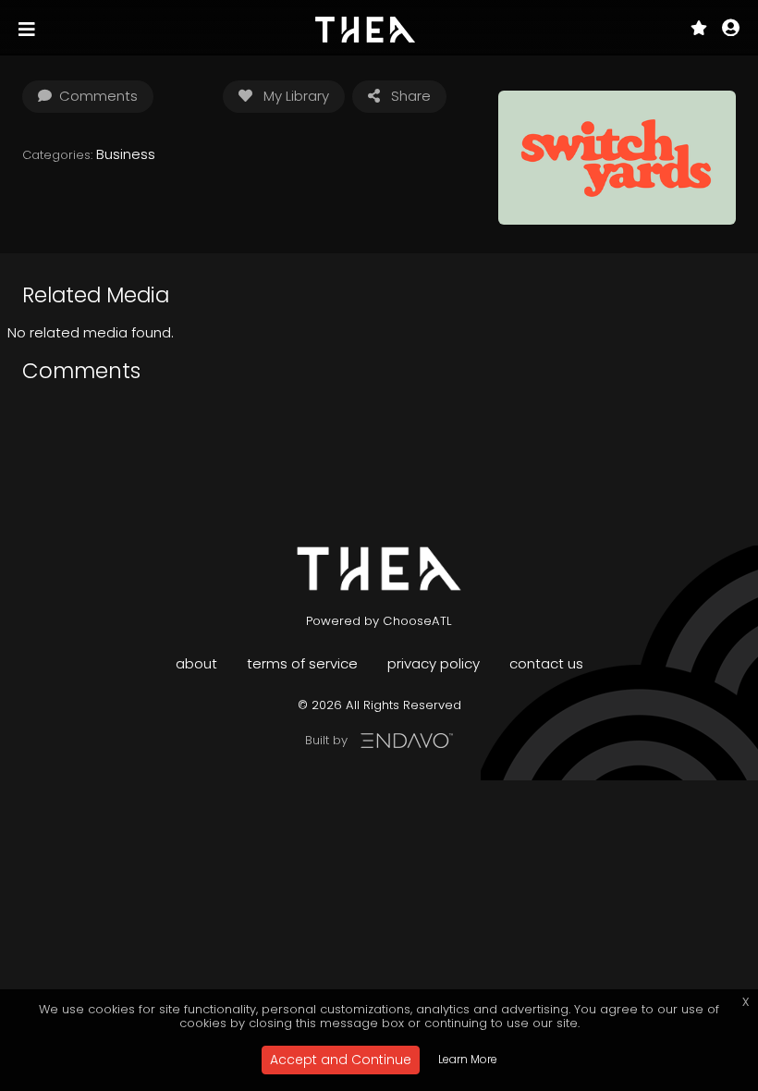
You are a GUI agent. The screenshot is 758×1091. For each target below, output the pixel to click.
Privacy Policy (433, 663)
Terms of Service (302, 663)
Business (125, 154)
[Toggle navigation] (28, 30)
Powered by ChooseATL (379, 621)
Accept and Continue (340, 1059)
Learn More (467, 1059)
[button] (731, 29)
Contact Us (546, 663)
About (196, 663)
